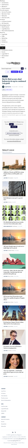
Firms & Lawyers (4, 10)
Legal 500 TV (5, 54)
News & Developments (8, 30)
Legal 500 (4, 34)
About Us (2, 32)
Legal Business (6, 29)
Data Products (5, 27)
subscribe (14, 126)
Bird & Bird (8, 89)
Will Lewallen (10, 177)
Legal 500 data (4, 408)
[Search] (2, 47)
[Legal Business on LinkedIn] (12, 432)
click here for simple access (13, 133)
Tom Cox (9, 202)
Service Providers (6, 12)
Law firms (5, 76)
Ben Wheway (15, 226)
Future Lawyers (6, 8)
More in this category (7, 152)
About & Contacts (5, 419)
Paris (3, 57)
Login (8, 71)
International (4, 395)
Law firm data (4, 406)
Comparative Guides (7, 50)
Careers (4, 40)
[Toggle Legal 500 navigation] (21, 72)
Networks (4, 15)
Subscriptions (14, 444)
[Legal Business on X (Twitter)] (15, 432)
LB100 (2, 413)
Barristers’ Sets (6, 14)
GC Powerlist (5, 23)
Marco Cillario (10, 276)
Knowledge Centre (5, 25)
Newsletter (3, 424)
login (11, 124)
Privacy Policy (15, 442)
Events (3, 52)
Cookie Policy (21, 442)
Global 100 (3, 411)
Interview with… (6, 17)
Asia (4, 89)
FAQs (3, 36)
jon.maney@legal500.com (14, 141)
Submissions (5, 4)
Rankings (2, 1)
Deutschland (5, 55)
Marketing (4, 38)
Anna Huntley (10, 326)
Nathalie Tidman (11, 250)
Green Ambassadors (8, 226)
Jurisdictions (5, 2)
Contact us (4, 42)
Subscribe (14, 71)
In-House (2, 19)
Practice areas (4, 398)
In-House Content (6, 21)
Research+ (4, 6)
